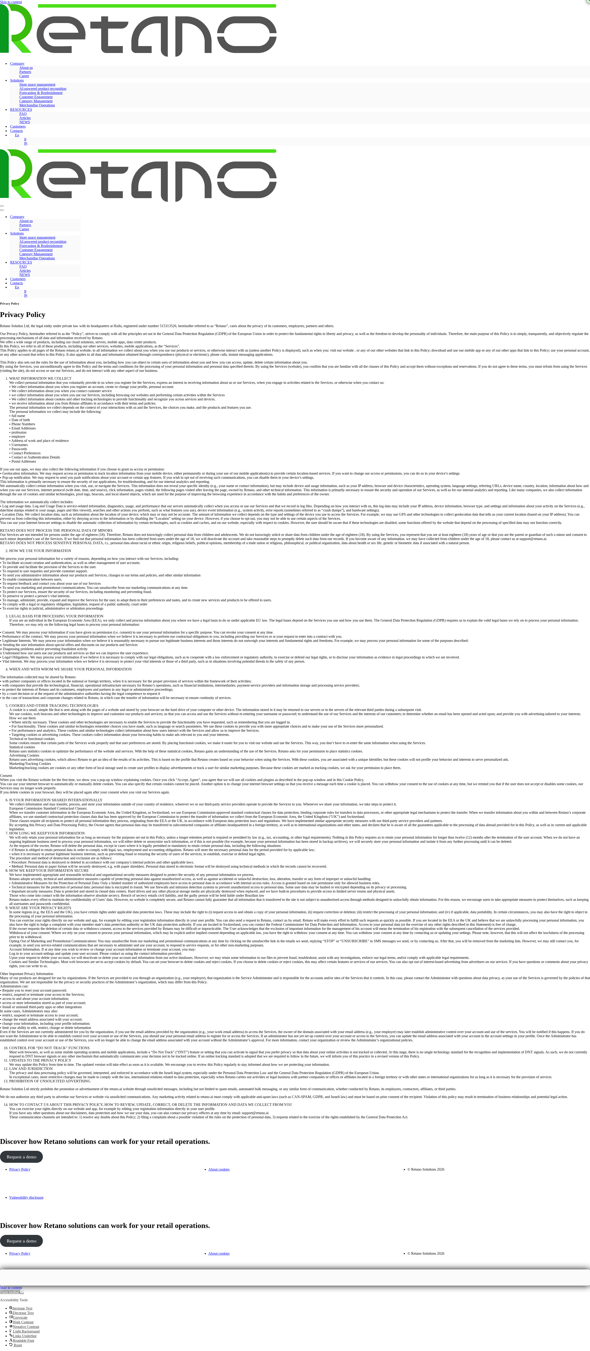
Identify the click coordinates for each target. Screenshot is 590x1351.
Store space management (37, 84)
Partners (25, 72)
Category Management (36, 101)
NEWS (24, 122)
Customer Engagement (36, 97)
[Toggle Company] (78, 217)
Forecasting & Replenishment (40, 93)
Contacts (16, 131)
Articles (25, 118)
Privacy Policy (19, 1169)
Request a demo (21, 1156)
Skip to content (11, 2)
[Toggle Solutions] (78, 233)
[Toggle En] (78, 287)
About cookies (219, 1169)
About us (26, 68)
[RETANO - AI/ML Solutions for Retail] (138, 55)
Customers (18, 126)
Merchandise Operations (37, 105)
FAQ (23, 114)
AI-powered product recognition (42, 89)
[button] (12, 1292)
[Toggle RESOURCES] (78, 262)
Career (24, 76)
